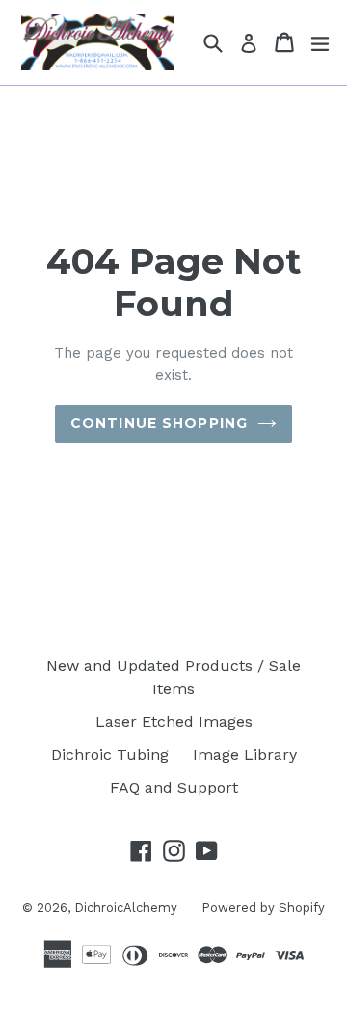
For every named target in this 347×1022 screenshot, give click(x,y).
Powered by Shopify (263, 908)
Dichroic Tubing (110, 754)
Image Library (245, 754)
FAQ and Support (174, 787)
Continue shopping (159, 423)
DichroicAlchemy (125, 908)
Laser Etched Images (174, 722)
